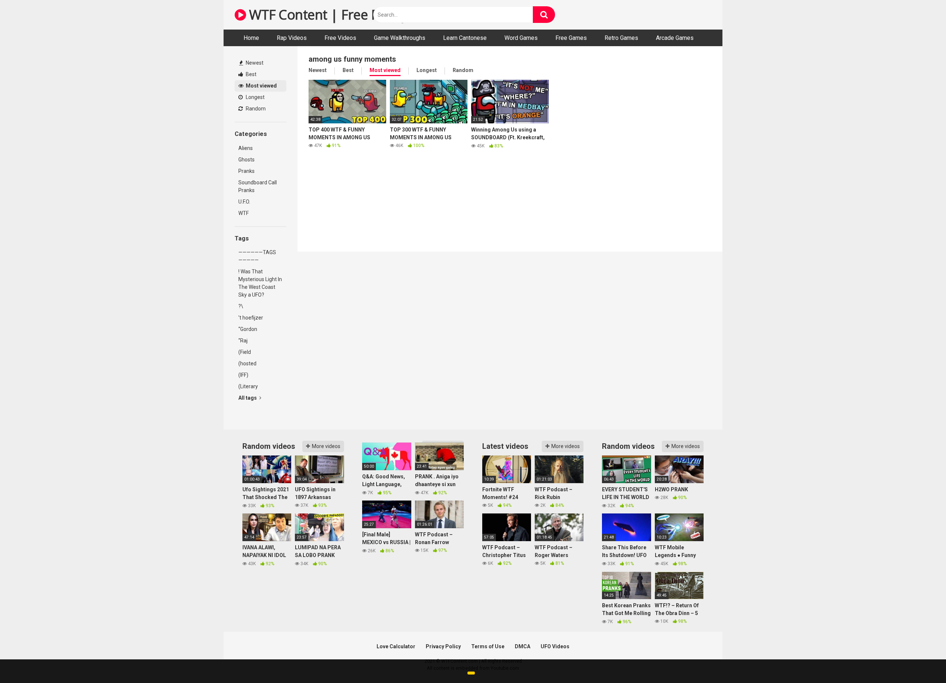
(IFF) (243, 375)
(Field (244, 352)
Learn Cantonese (465, 37)
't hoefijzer (250, 318)
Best (250, 74)
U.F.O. (244, 202)
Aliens (245, 148)
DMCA (522, 646)
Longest (255, 97)
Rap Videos (292, 37)
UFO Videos (555, 646)
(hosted (247, 363)
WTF (243, 213)
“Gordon (247, 329)
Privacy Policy (443, 646)
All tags (248, 398)
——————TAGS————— (257, 256)
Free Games (571, 37)
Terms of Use (487, 646)
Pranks (246, 171)
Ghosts (246, 160)
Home (251, 37)
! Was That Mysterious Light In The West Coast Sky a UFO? (260, 283)
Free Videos (340, 37)
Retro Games (621, 37)
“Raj (243, 341)
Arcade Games (675, 37)
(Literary (248, 386)
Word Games (521, 37)
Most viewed (261, 86)
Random (255, 109)
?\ (240, 306)
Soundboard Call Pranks (257, 186)
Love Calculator (396, 646)
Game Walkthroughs (399, 37)
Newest (254, 63)
